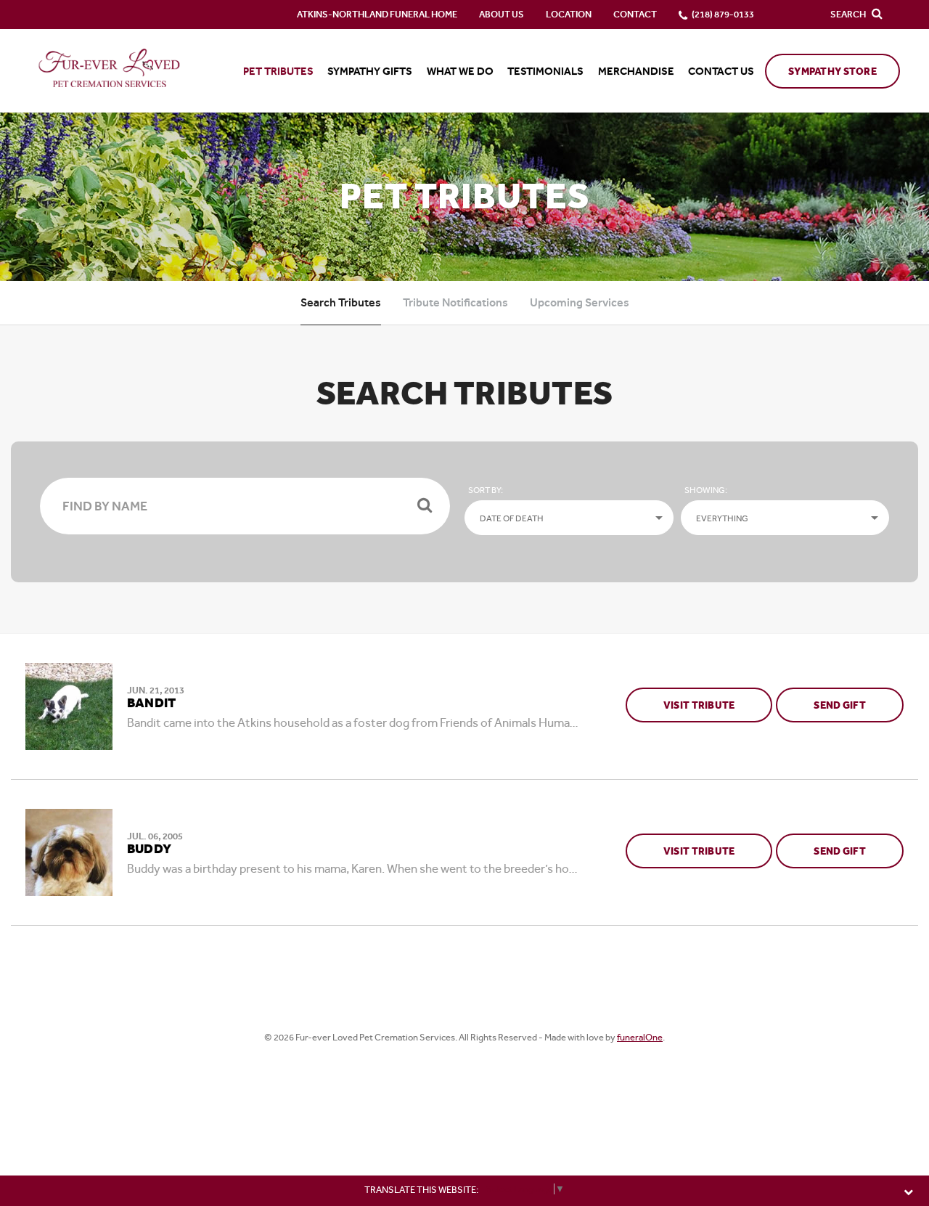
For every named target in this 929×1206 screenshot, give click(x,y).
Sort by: (485, 490)
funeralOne (640, 1037)
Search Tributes (340, 302)
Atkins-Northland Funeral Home (377, 14)
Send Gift (859, 705)
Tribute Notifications (455, 302)
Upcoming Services (579, 302)
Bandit (151, 703)
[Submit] (424, 506)
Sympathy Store (832, 71)
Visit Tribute (699, 705)
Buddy (149, 849)
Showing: (705, 490)
